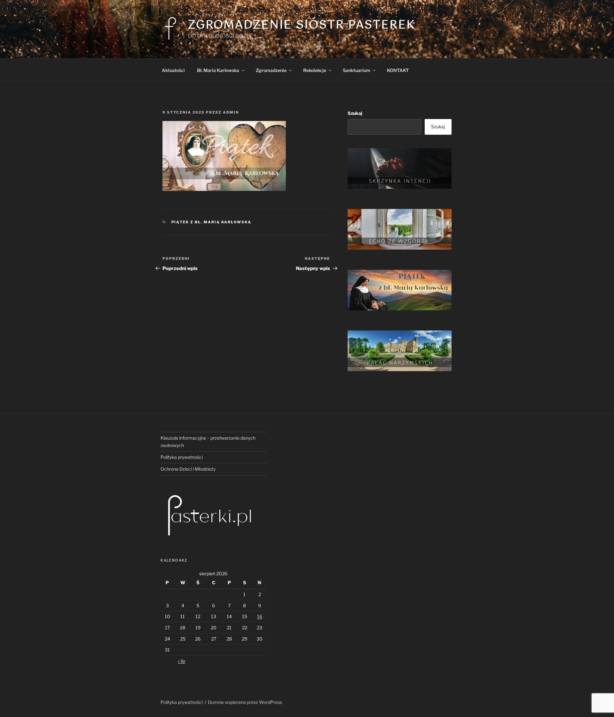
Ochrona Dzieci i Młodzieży (188, 469)
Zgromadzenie (271, 70)
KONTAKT (398, 70)
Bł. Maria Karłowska (218, 70)
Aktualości (173, 70)
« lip (181, 661)
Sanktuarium (356, 70)
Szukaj (355, 113)
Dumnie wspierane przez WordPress (245, 702)
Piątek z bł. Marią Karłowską (211, 222)
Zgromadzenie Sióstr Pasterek (301, 25)
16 (259, 616)
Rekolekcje (314, 70)
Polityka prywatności (182, 457)
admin (231, 112)
